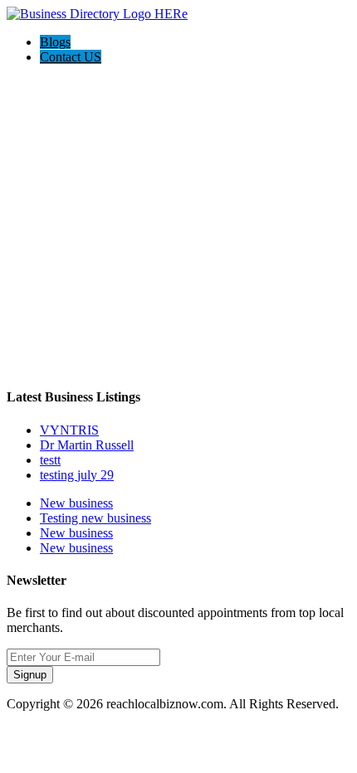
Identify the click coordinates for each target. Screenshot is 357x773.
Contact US (70, 57)
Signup (29, 674)
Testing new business (95, 518)
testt (50, 460)
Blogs (55, 42)
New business (76, 503)
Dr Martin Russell (87, 445)
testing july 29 (77, 475)
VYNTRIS (69, 430)
